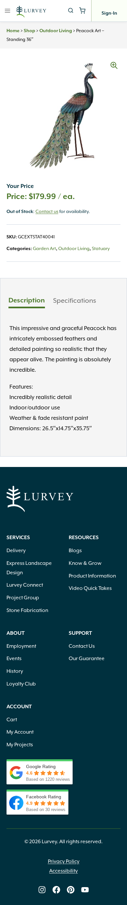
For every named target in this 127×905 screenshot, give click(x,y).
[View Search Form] (71, 11)
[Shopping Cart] (82, 10)
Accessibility (63, 871)
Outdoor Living (55, 30)
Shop (29, 30)
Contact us (46, 211)
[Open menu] (8, 11)
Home (13, 30)
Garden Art (44, 248)
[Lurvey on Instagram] (42, 890)
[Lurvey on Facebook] (56, 890)
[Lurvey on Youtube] (85, 890)
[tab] (26, 301)
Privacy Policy (63, 861)
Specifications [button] (74, 300)
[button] (113, 65)
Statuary (101, 248)
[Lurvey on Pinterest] (71, 890)
